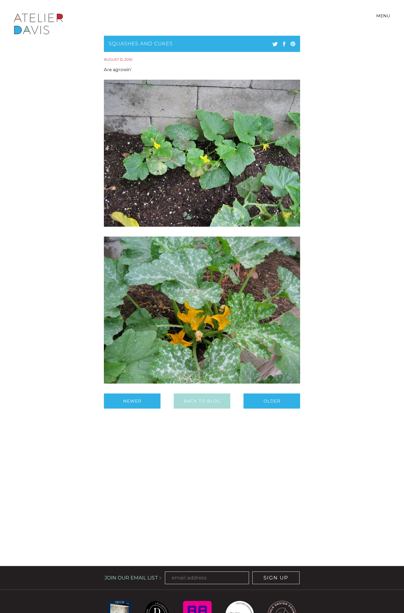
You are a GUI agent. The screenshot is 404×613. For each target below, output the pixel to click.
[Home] (38, 25)
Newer (132, 401)
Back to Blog (202, 401)
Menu (383, 15)
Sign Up (276, 578)
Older (272, 401)
